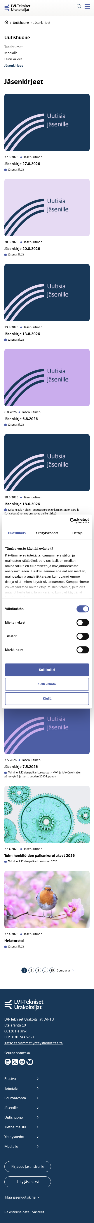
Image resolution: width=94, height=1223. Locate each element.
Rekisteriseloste (17, 1212)
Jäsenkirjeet (13, 65)
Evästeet (37, 1212)
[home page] (6, 22)
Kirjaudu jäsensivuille (27, 1166)
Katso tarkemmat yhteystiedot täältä (33, 1043)
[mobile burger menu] (87, 6)
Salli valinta (47, 684)
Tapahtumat (13, 46)
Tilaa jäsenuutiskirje (20, 1197)
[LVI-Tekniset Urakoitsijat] (17, 8)
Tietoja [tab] (77, 533)
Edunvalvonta (15, 1098)
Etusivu (10, 1078)
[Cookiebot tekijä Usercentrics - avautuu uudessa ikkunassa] (70, 520)
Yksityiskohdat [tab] (47, 533)
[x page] (15, 1062)
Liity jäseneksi (28, 1181)
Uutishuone (21, 22)
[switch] (83, 622)
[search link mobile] (79, 7)
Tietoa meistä (15, 1127)
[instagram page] (22, 1062)
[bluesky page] (29, 1062)
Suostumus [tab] (17, 533)
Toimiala (11, 1088)
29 (52, 970)
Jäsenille (11, 1107)
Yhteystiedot (14, 1136)
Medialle (10, 53)
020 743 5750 (23, 1037)
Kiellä (47, 698)
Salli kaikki (47, 670)
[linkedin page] (7, 1062)
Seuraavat (63, 970)
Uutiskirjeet (13, 59)
